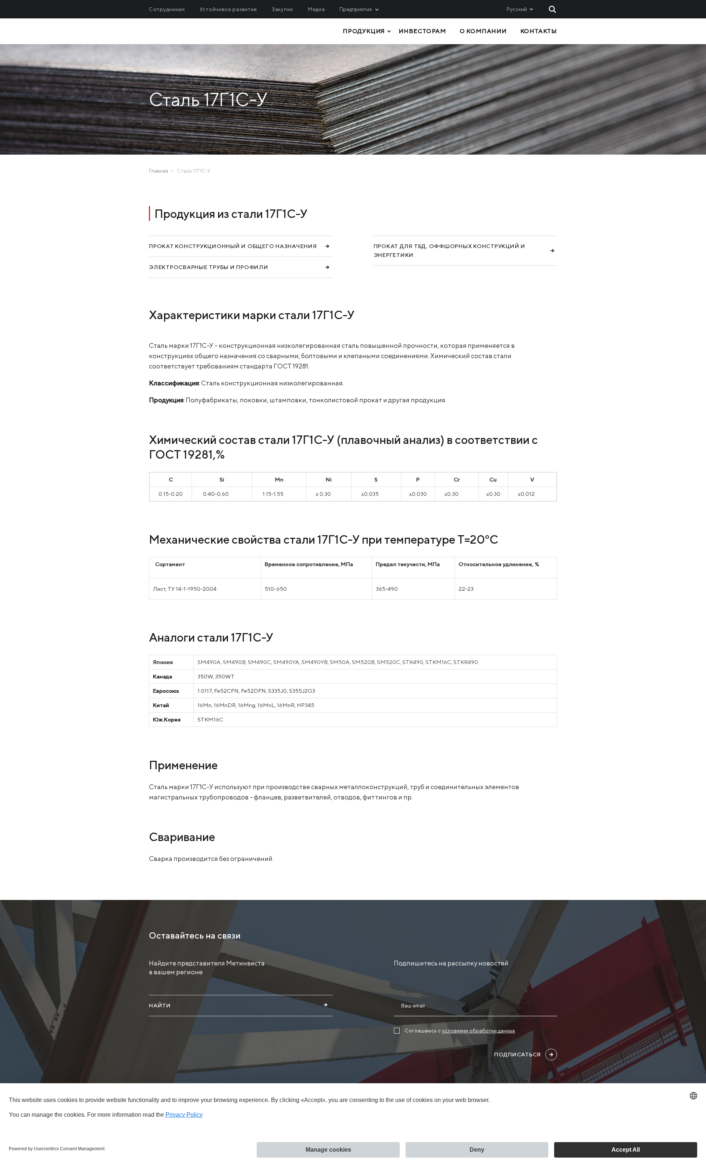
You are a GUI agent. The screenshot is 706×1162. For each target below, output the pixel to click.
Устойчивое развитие (228, 9)
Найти (160, 1005)
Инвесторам (422, 31)
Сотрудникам (167, 9)
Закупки (282, 9)
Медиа (316, 9)
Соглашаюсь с (460, 1031)
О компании (483, 31)
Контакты (538, 31)
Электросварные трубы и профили (208, 267)
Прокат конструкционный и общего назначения (233, 246)
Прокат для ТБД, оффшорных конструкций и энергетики (449, 250)
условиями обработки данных (478, 1031)
